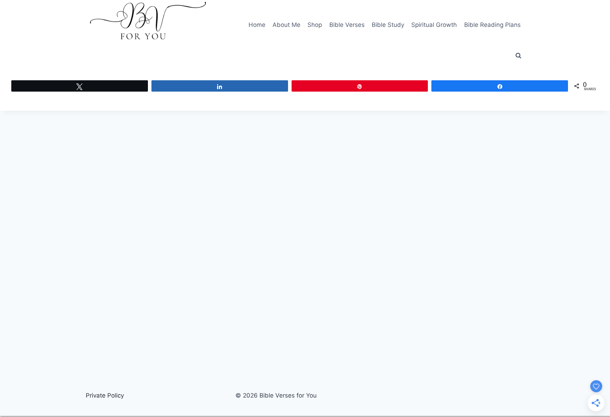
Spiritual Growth (434, 24)
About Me (286, 24)
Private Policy (105, 395)
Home (257, 24)
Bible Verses (347, 24)
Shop (314, 24)
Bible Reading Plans (492, 24)
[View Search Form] (518, 56)
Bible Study (388, 24)
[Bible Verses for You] (148, 25)
